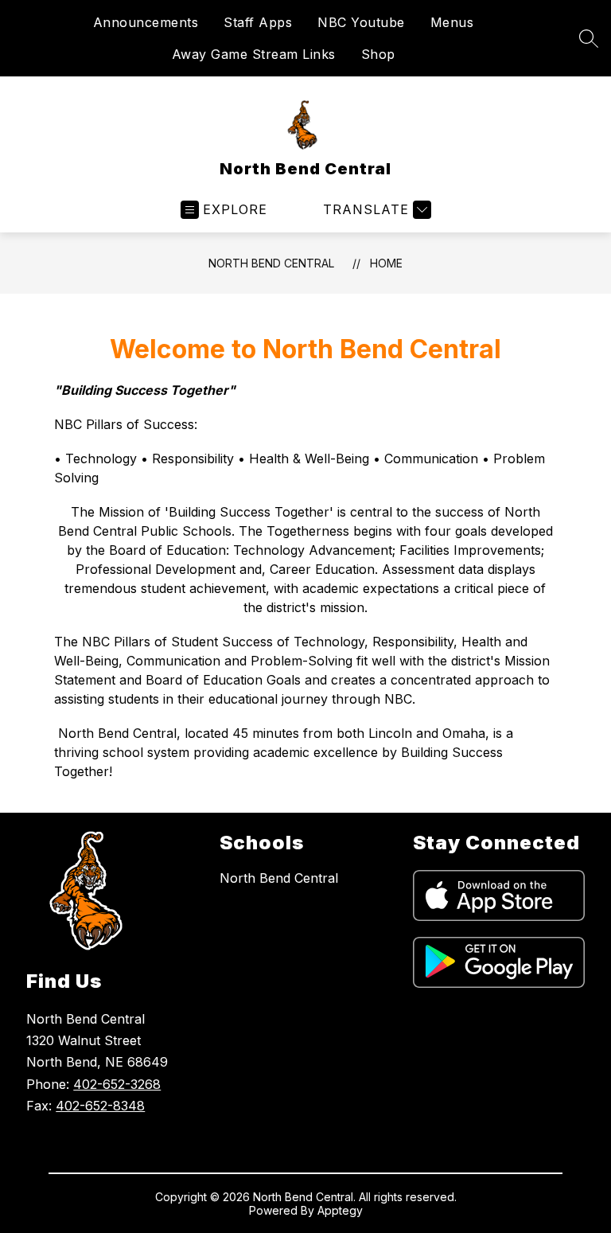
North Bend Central (271, 263)
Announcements (146, 22)
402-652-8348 (100, 1106)
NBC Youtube (361, 22)
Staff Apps (258, 22)
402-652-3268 (117, 1084)
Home (386, 263)
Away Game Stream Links (254, 54)
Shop (378, 54)
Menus (452, 22)
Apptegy (340, 1210)
